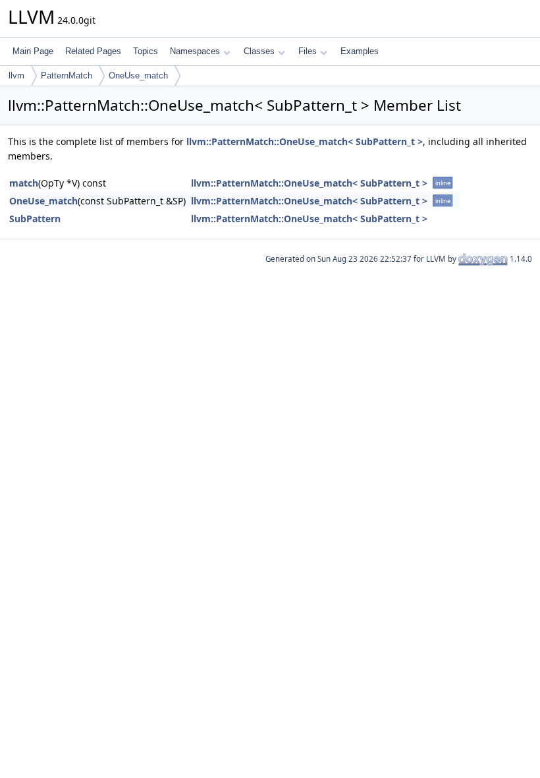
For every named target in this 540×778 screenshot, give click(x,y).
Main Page (33, 51)
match (23, 183)
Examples (359, 51)
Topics (145, 51)
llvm (16, 75)
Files (307, 51)
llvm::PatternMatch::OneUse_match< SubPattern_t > (304, 141)
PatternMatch (66, 75)
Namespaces (195, 51)
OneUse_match (138, 75)
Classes (259, 51)
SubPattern (35, 218)
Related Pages (93, 51)
